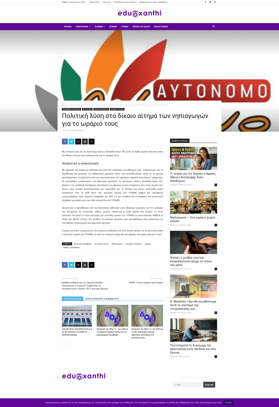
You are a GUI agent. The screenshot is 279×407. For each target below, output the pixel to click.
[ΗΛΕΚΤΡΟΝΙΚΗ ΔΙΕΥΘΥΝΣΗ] (78, 141)
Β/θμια (113, 26)
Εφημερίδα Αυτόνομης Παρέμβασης (153, 2)
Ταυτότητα (106, 2)
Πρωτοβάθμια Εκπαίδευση (81, 105)
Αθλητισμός (161, 26)
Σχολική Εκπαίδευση (101, 109)
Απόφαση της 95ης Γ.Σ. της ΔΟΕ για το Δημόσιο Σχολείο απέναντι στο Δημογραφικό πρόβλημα (112, 332)
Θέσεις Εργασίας (141, 26)
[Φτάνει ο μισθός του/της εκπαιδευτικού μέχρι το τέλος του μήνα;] (193, 242)
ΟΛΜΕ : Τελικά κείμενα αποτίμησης (146, 282)
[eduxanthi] (139, 13)
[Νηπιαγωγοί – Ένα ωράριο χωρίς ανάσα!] (193, 202)
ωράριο (148, 244)
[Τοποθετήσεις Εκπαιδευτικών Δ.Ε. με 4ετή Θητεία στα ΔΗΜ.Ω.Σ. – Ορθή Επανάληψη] (78, 316)
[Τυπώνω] (85, 141)
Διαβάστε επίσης (180, 141)
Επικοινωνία (95, 2)
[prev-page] (64, 343)
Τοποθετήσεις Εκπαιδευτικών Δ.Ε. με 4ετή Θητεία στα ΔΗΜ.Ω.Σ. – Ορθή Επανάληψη (77, 332)
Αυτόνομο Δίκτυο (102, 244)
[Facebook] (205, 2)
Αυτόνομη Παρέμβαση (83, 244)
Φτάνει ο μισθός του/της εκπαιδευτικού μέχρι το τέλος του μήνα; (191, 261)
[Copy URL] (91, 141)
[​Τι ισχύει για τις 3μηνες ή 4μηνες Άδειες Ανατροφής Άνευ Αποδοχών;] (193, 158)
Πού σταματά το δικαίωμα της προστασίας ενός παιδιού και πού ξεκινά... (193, 349)
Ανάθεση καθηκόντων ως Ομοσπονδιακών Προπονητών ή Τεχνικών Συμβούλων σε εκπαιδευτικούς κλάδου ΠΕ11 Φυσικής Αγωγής (85, 285)
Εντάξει (228, 402)
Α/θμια (99, 26)
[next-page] (68, 343)
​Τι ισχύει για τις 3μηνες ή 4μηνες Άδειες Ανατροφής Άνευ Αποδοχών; (193, 177)
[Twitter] (71, 141)
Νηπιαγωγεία (101, 105)
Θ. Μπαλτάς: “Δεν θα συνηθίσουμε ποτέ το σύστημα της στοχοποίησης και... (193, 305)
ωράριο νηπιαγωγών (71, 247)
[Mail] (210, 2)
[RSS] (215, 2)
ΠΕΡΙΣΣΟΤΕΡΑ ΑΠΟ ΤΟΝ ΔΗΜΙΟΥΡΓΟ (102, 299)
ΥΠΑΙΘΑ (68, 26)
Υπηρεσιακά (82, 26)
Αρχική (65, 105)
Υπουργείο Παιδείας (117, 109)
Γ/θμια (125, 26)
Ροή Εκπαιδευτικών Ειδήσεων (125, 2)
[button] (213, 26)
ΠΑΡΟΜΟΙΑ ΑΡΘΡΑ (73, 299)
